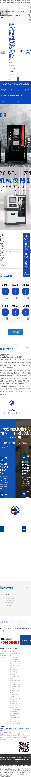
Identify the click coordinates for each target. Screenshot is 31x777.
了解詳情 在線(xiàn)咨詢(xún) (15, 571)
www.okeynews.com (13, 739)
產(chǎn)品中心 (29, 13)
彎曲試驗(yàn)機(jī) (15, 686)
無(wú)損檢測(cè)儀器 (15, 654)
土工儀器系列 (13, 657)
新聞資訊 (26, 84)
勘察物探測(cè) (14, 674)
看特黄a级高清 (14, 772)
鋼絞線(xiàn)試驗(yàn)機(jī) (14, 714)
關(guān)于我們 (29, 7)
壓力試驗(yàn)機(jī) (15, 684)
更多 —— (28, 347)
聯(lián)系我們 (29, 20)
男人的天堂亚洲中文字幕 (18, 774)
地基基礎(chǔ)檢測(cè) (15, 662)
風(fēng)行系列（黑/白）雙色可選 (15, 704)
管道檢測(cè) (13, 672)
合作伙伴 (26, 90)
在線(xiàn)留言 (11, 98)
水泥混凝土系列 (14, 659)
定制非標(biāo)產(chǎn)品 (14, 718)
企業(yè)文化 (3, 657)
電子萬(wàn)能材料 (15, 724)
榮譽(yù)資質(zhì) (4, 653)
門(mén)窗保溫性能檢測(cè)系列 (15, 691)
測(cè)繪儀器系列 (14, 707)
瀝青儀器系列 (13, 651)
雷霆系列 (12, 688)
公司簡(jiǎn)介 (3, 651)
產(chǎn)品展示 (18, 87)
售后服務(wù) (3, 98)
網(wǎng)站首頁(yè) (4, 87)
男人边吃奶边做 (4, 772)
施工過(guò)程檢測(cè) (15, 666)
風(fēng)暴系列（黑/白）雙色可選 (15, 700)
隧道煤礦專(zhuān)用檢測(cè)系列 (15, 710)
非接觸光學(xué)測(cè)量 (15, 677)
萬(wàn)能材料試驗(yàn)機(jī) (15, 681)
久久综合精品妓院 (23, 772)
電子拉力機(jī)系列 (15, 721)
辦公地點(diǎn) (3, 655)
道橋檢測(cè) (13, 670)
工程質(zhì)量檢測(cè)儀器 (15, 696)
